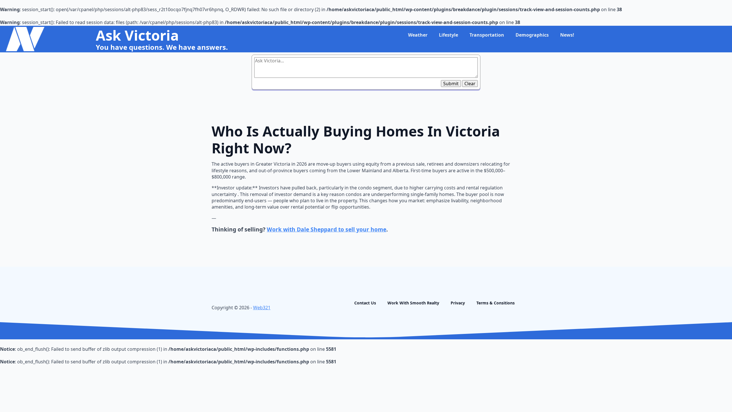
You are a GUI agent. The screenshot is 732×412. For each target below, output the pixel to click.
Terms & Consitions (495, 303)
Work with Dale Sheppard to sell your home (326, 229)
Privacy (458, 303)
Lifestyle (448, 35)
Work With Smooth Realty (413, 303)
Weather (417, 35)
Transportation (487, 35)
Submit (451, 83)
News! (567, 35)
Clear (470, 83)
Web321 (261, 307)
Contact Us (365, 303)
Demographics (532, 35)
